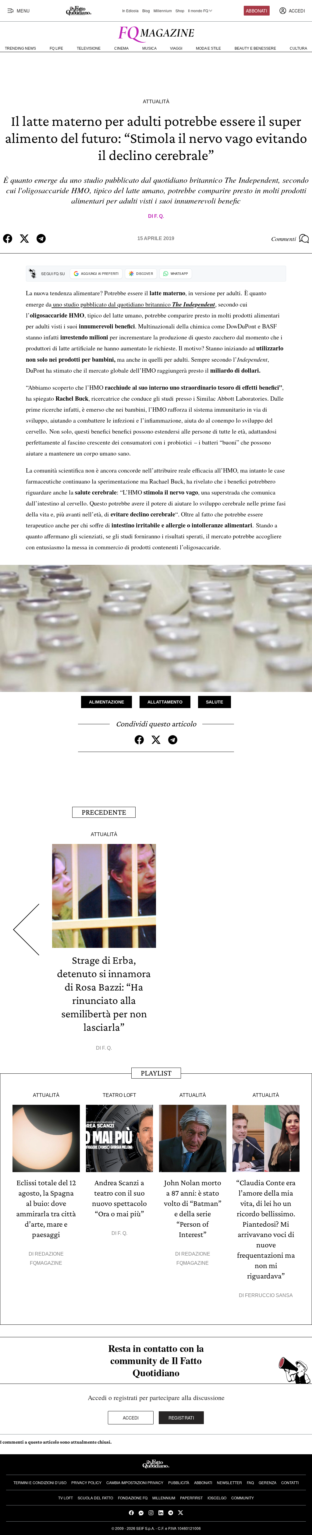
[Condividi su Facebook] (7, 238)
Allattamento (165, 702)
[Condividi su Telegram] (41, 238)
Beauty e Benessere (255, 48)
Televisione (89, 48)
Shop (180, 10)
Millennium (163, 10)
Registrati (181, 1418)
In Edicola (130, 10)
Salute (214, 702)
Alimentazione (106, 702)
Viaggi (176, 48)
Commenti (283, 239)
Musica (149, 48)
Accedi (131, 1418)
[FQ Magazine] (156, 33)
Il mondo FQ (198, 10)
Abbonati (256, 11)
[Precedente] (26, 930)
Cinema (121, 48)
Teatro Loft (119, 1095)
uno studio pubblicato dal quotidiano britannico (133, 304)
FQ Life (56, 48)
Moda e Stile (208, 48)
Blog (146, 10)
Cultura (298, 48)
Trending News (20, 48)
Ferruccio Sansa (269, 1295)
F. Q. (159, 216)
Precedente (104, 812)
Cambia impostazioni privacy (134, 1482)
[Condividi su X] (24, 238)
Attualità (156, 101)
